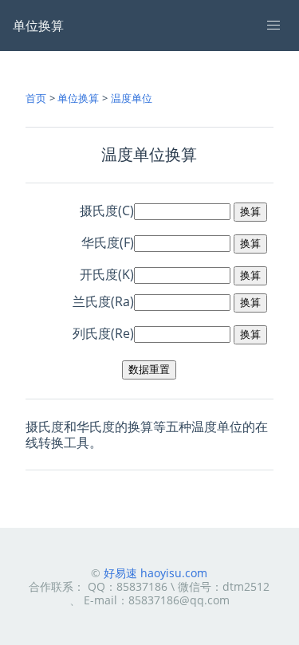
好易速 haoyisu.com (155, 572)
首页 (36, 98)
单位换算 (78, 98)
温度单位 (131, 98)
